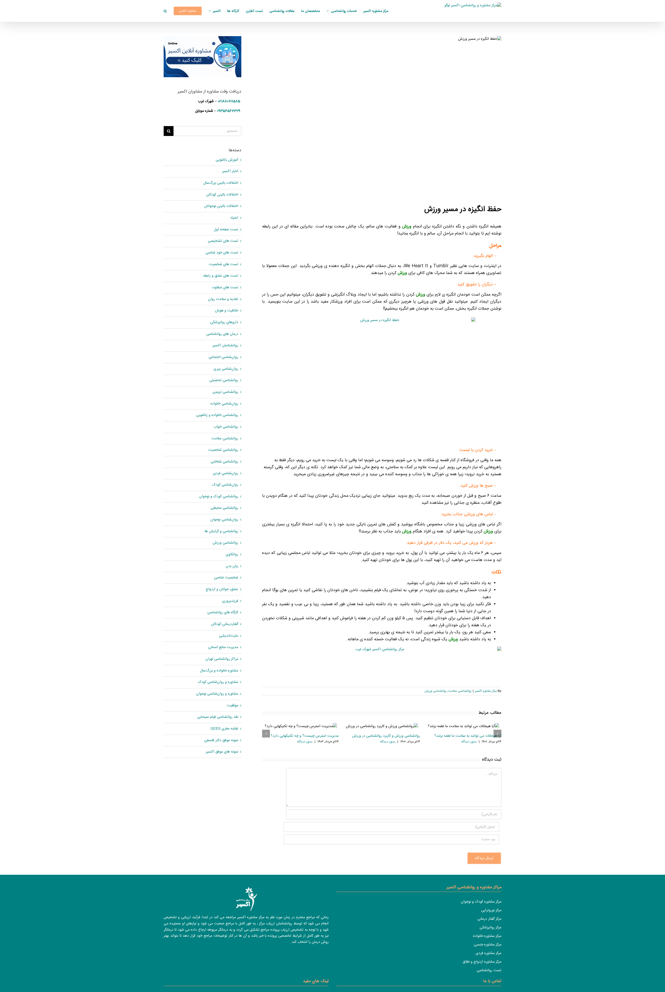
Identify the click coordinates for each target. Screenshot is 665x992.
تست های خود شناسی (221, 253)
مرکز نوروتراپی (491, 910)
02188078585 (229, 101)
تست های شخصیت (223, 264)
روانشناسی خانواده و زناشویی (217, 415)
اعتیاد (234, 218)
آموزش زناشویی (227, 160)
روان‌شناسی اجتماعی (223, 357)
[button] (165, 11)
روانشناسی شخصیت (223, 450)
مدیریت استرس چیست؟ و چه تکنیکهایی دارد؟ (305, 736)
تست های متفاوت (225, 288)
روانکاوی (232, 555)
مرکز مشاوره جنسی (487, 944)
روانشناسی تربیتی (225, 392)
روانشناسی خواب (226, 427)
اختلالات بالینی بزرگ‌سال (220, 183)
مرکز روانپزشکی (490, 927)
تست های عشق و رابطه (220, 276)
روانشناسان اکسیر (225, 346)
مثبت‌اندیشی (228, 636)
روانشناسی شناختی (224, 462)
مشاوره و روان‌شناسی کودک (218, 682)
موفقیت (232, 706)
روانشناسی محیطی (224, 508)
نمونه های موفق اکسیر (222, 752)
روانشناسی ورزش (435, 691)
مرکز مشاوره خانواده (487, 936)
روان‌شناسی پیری (226, 369)
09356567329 (228, 111)
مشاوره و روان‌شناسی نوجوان (217, 694)
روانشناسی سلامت (459, 691)
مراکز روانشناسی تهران (221, 659)
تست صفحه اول (226, 230)
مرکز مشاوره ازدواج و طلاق (482, 961)
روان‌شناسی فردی (225, 474)
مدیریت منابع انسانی (223, 647)
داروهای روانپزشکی (224, 322)
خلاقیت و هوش (226, 311)
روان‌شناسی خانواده (224, 404)
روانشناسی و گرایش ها (221, 531)
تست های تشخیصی (223, 241)
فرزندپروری (230, 601)
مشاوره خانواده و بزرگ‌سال (219, 671)
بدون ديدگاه (304, 741)
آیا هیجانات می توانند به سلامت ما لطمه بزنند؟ (467, 736)
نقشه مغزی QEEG (224, 729)
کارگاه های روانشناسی (222, 613)
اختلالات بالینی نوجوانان (221, 206)
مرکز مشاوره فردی (488, 953)
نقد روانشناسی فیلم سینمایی (217, 717)
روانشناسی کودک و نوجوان (218, 497)
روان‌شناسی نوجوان (224, 520)
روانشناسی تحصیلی (223, 380)
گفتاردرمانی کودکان (224, 624)
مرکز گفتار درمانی (489, 919)
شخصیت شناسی (226, 578)
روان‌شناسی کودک (225, 485)
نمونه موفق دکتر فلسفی (221, 740)
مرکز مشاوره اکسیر (486, 691)
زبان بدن (232, 566)
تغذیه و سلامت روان (223, 299)
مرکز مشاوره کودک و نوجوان (481, 901)
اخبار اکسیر (230, 171)
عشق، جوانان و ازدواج (222, 589)
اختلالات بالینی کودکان (222, 195)
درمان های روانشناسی (222, 334)
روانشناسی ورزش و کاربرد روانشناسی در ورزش (386, 736)
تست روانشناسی (489, 970)
